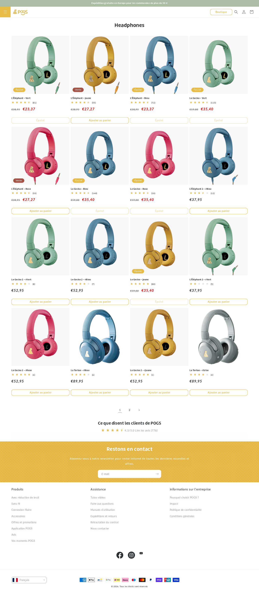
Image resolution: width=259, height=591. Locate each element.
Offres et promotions (23, 522)
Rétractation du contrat (105, 522)
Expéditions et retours (104, 516)
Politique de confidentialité (186, 509)
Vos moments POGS (23, 540)
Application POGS (22, 528)
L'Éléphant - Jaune (81, 98)
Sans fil (15, 503)
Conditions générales (182, 516)
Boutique (221, 11)
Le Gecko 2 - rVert (21, 279)
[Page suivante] (139, 410)
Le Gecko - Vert (198, 98)
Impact (174, 503)
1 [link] (120, 410)
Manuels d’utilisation (103, 509)
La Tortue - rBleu (80, 370)
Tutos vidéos (98, 497)
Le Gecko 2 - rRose (21, 370)
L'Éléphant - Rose (21, 189)
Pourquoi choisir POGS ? (184, 497)
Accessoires (18, 516)
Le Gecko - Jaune (139, 279)
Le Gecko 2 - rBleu (81, 279)
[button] (5, 12)
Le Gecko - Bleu (79, 189)
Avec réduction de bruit (25, 497)
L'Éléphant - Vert (20, 98)
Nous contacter (100, 528)
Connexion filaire (21, 509)
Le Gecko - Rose (139, 189)
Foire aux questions (102, 503)
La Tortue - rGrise (199, 370)
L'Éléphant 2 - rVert (200, 279)
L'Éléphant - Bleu (139, 98)
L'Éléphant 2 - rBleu (200, 189)
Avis (13, 534)
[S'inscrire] (157, 474)
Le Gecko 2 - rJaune (140, 370)
